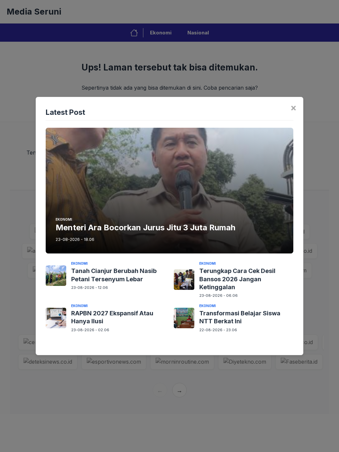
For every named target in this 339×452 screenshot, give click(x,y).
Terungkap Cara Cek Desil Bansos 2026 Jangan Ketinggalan (237, 279)
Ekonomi (64, 219)
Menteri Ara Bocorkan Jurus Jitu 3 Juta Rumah (145, 227)
